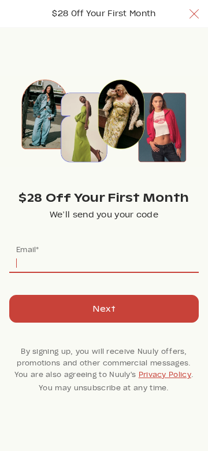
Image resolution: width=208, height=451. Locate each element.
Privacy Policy (165, 374)
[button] (194, 13)
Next (104, 309)
